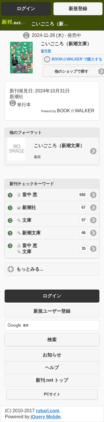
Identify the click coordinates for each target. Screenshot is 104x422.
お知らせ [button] (52, 354)
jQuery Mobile (46, 416)
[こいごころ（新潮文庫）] (21, 71)
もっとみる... (56, 269)
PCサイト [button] (52, 394)
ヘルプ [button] (52, 367)
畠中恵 (46, 51)
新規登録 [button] (78, 8)
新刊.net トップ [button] (52, 380)
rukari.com (47, 410)
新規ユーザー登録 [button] (52, 311)
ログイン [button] (26, 8)
